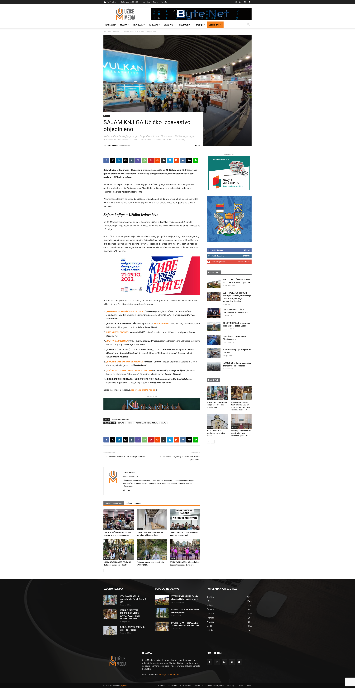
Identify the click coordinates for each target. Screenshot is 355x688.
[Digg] (189, 160)
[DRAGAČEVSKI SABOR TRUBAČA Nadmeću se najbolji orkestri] (118, 549)
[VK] (183, 160)
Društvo (168, 24)
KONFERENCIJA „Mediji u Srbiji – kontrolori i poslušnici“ (180, 458)
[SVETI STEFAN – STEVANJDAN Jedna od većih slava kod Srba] (162, 626)
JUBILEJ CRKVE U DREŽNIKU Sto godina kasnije (216, 433)
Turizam (153, 24)
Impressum (172, 685)
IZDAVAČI (121, 423)
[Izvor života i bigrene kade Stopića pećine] (213, 340)
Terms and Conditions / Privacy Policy (209, 685)
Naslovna (110, 24)
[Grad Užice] (229, 219)
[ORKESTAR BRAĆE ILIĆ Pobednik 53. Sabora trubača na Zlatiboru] (185, 549)
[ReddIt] (157, 160)
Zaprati (246, 256)
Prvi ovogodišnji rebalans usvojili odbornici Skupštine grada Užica (241, 433)
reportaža (136, 390)
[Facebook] (231, 2)
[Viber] (138, 160)
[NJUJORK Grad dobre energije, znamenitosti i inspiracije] (213, 366)
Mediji (199, 24)
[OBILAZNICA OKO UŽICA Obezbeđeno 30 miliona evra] (213, 313)
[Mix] (176, 160)
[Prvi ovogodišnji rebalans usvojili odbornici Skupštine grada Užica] (241, 421)
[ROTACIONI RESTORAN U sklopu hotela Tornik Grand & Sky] (217, 393)
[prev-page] (105, 570)
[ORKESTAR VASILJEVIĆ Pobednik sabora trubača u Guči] (185, 519)
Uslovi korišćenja (185, 685)
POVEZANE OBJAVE (114, 504)
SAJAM (163, 423)
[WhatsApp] (144, 160)
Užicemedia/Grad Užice (120, 419)
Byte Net (124, 685)
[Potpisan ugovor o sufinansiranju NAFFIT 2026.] (152, 549)
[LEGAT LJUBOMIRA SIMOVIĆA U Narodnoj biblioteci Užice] (152, 519)
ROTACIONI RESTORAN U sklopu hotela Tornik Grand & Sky (217, 404)
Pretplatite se (244, 262)
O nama (155, 2)
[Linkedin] (240, 2)
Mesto (123, 24)
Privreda (138, 24)
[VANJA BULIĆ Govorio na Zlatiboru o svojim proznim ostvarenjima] (118, 519)
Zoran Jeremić (161, 323)
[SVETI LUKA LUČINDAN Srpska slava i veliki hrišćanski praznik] (213, 283)
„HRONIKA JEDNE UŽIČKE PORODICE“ (125, 311)
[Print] (163, 160)
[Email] (125, 160)
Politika (234, 427)
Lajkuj (247, 250)
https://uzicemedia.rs (130, 476)
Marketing (146, 2)
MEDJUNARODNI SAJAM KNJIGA (146, 423)
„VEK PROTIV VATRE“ (117, 341)
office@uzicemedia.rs (169, 674)
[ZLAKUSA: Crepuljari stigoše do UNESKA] (213, 353)
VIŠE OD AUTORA (133, 504)
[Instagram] (236, 2)
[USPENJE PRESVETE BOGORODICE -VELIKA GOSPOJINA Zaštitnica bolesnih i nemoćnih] (241, 393)
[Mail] (245, 2)
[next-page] (109, 570)
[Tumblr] (132, 160)
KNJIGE (129, 423)
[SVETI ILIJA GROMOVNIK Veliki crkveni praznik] (162, 613)
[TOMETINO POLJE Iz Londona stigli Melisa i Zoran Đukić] (213, 326)
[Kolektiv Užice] (151, 404)
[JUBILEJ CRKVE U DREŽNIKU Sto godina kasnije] (217, 421)
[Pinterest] (151, 160)
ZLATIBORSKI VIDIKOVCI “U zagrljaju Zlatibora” (124, 456)
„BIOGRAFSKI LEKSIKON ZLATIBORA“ (124, 361)
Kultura (116, 31)
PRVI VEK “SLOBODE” (117, 332)
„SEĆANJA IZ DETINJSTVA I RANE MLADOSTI (129, 370)
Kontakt (164, 2)
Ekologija (184, 24)
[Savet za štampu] (229, 173)
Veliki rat (214, 24)
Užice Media (112, 145)
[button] (248, 25)
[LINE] (195, 160)
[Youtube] (249, 2)
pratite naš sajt (149, 390)
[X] (112, 160)
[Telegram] (170, 160)
